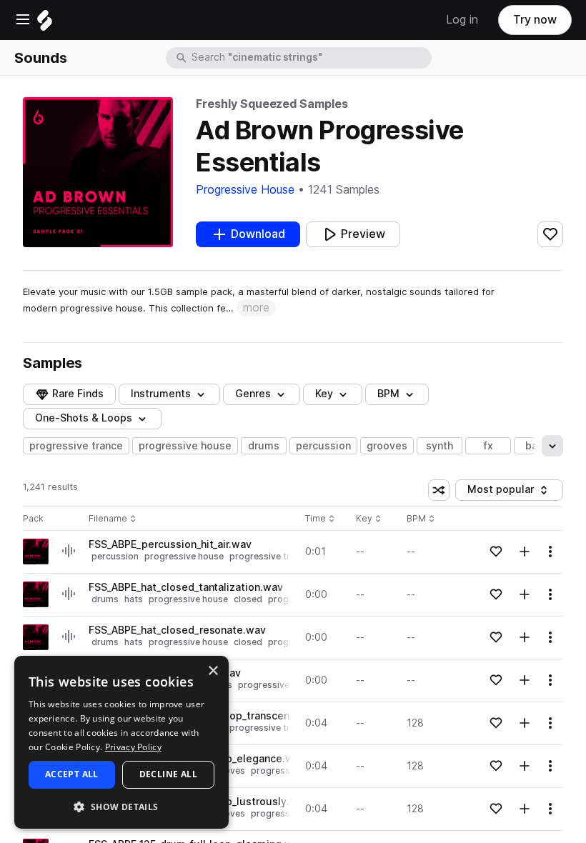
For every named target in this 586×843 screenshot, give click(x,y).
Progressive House (245, 189)
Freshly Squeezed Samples (272, 104)
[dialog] (121, 742)
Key (370, 519)
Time (320, 519)
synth (439, 446)
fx (488, 446)
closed (248, 599)
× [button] (212, 671)
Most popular (506, 492)
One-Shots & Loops (83, 418)
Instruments (161, 393)
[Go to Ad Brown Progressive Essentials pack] (36, 551)
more (256, 307)
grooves (387, 446)
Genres (253, 393)
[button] (121, 806)
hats (133, 599)
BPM (388, 393)
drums (263, 446)
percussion (323, 446)
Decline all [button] (168, 774)
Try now (535, 19)
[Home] (44, 24)
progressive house (185, 446)
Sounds (40, 57)
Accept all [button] (72, 774)
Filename (108, 519)
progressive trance (76, 446)
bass (537, 446)
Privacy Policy (133, 747)
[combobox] (310, 58)
